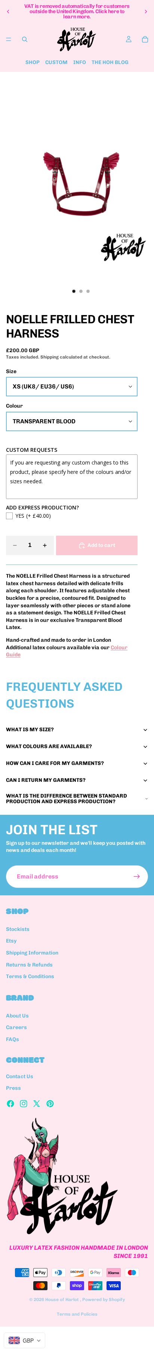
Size (11, 371)
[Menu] (8, 39)
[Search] (24, 39)
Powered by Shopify (103, 1299)
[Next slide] (146, 11)
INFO (79, 62)
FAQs (12, 1039)
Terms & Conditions (30, 976)
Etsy (11, 941)
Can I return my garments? (46, 780)
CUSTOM (56, 62)
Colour (14, 406)
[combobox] (24, 1340)
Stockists (18, 929)
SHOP (32, 62)
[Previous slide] (8, 11)
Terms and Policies (77, 1314)
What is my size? (30, 729)
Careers (16, 1027)
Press (13, 1088)
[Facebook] (10, 1103)
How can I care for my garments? (55, 763)
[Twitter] (36, 1103)
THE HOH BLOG (110, 62)
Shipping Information (32, 953)
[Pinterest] (50, 1103)
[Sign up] (137, 876)
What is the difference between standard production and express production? (66, 799)
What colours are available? (49, 746)
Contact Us (19, 1076)
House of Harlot (62, 1299)
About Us (17, 1015)
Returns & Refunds (29, 964)
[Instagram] (23, 1103)
